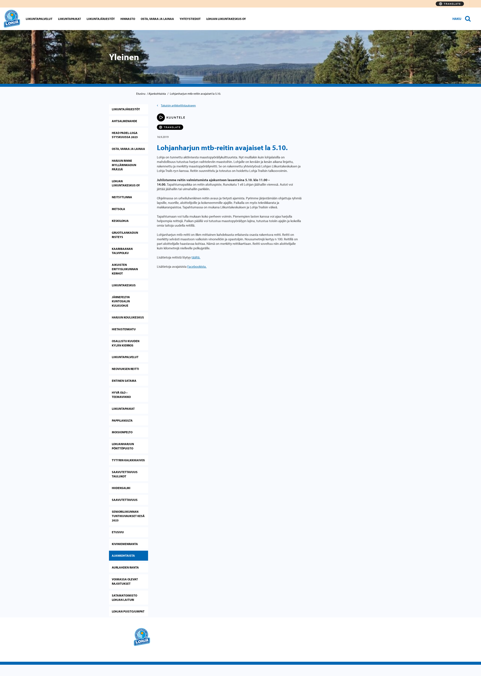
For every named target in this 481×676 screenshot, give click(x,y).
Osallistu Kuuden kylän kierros (125, 343)
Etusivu (140, 93)
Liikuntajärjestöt (101, 19)
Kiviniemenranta (125, 544)
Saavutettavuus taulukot (125, 474)
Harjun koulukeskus (128, 317)
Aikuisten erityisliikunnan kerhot (125, 269)
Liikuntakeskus (124, 285)
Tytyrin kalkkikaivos (128, 460)
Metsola (118, 209)
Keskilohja (120, 221)
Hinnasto (127, 19)
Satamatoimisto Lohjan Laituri (124, 598)
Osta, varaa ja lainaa (157, 19)
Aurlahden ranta (125, 567)
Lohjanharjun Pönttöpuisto (123, 446)
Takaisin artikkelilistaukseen (178, 105)
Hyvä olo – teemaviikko (121, 395)
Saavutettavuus (125, 500)
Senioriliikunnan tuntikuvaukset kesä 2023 (128, 516)
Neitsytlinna (122, 197)
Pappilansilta (122, 420)
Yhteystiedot (190, 19)
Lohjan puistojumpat (128, 611)
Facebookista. (196, 266)
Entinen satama (124, 381)
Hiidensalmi (121, 488)
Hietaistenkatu (124, 329)
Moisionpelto (122, 432)
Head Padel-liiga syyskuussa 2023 (125, 135)
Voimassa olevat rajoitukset (125, 581)
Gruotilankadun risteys (125, 235)
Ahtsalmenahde (124, 121)
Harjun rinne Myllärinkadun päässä (124, 165)
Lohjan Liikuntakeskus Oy (226, 19)
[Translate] (450, 4)
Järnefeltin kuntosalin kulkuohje (121, 301)
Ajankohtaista (157, 93)
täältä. (195, 257)
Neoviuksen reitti (125, 369)
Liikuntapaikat (69, 19)
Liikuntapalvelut (39, 19)
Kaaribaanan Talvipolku (122, 251)
